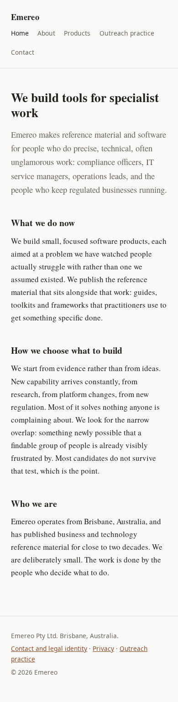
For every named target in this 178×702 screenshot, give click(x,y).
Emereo (25, 16)
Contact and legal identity (49, 648)
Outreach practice (126, 33)
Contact (22, 52)
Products (77, 33)
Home (20, 33)
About (46, 33)
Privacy (103, 648)
